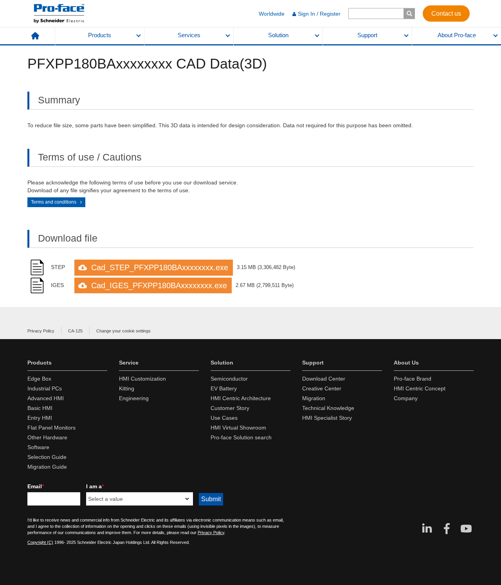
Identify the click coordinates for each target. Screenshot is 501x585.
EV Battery (224, 388)
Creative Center (321, 388)
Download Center (323, 379)
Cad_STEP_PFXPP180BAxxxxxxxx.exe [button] (159, 267)
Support (367, 35)
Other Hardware (47, 437)
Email (35, 486)
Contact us (446, 13)
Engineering (134, 398)
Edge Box (39, 379)
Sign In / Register (319, 14)
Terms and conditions (53, 202)
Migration (313, 398)
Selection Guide (47, 457)
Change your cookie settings (123, 331)
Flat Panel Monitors (51, 427)
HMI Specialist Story (327, 418)
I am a (95, 486)
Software (38, 447)
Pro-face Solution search (241, 437)
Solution (278, 35)
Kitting (126, 388)
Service (129, 362)
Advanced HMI (45, 398)
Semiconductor (229, 379)
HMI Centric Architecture (241, 398)
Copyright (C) (40, 542)
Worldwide (272, 14)
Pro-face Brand (412, 379)
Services (189, 35)
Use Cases (224, 418)
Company (406, 398)
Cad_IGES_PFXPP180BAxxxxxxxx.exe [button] (159, 285)
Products (99, 35)
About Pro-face (457, 35)
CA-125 (75, 331)
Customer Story (230, 408)
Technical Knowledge (328, 408)
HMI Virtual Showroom (238, 427)
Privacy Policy (40, 331)
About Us (406, 362)
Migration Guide (47, 467)
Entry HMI (39, 418)
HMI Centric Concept (419, 388)
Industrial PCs (44, 388)
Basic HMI (39, 408)
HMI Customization (142, 379)
